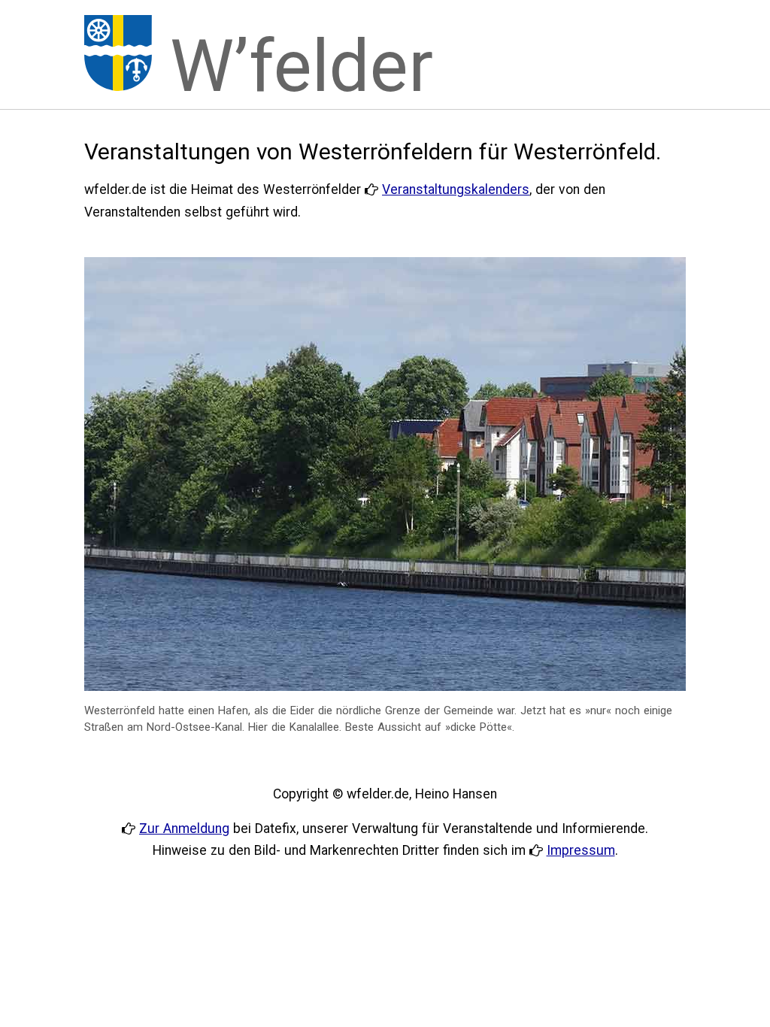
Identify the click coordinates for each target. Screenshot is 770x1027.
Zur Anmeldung (184, 828)
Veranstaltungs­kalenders (455, 189)
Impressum (581, 850)
